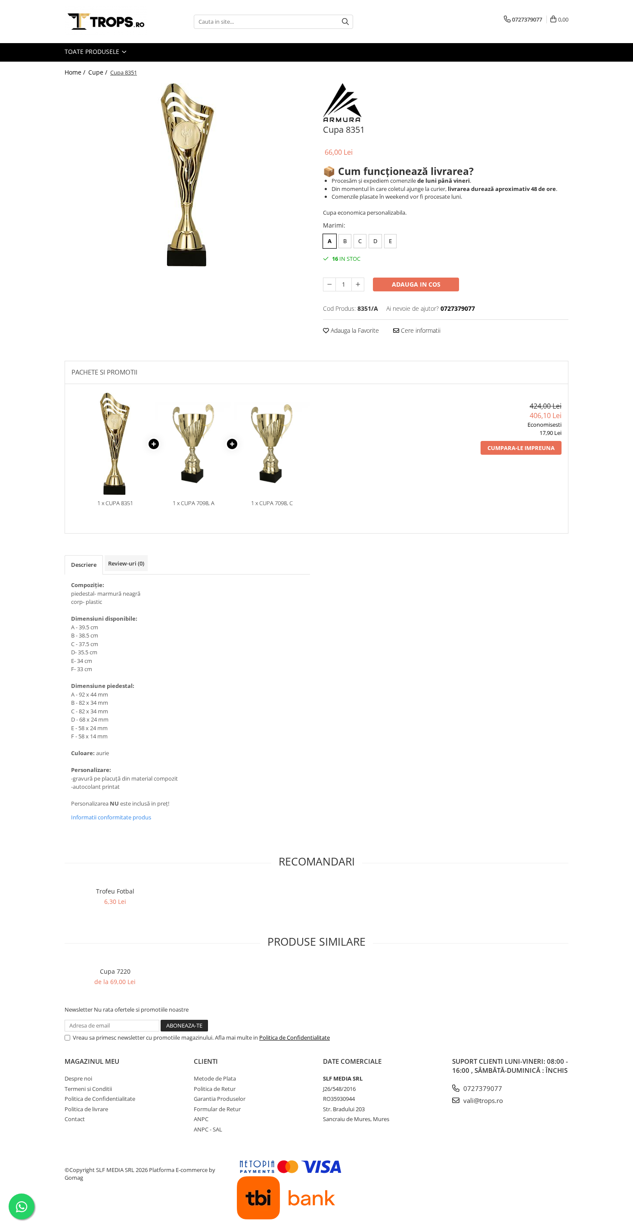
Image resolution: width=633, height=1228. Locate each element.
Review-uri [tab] (126, 563)
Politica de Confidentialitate (294, 1037)
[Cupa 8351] (187, 174)
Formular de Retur (217, 1109)
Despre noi (78, 1078)
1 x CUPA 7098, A (193, 503)
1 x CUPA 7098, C (272, 503)
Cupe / (98, 72)
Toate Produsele (93, 51)
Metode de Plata (215, 1078)
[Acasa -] (108, 21)
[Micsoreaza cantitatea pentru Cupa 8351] (329, 284)
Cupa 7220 (115, 971)
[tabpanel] (187, 174)
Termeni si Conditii (88, 1089)
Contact (75, 1119)
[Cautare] (345, 22)
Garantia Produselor (219, 1099)
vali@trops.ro (482, 1100)
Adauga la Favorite (354, 330)
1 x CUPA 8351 (115, 503)
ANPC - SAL (208, 1129)
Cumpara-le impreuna (521, 448)
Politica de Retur (215, 1089)
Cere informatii (420, 330)
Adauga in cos (416, 284)
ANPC (201, 1119)
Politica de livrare (86, 1109)
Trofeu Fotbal (115, 891)
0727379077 (482, 1088)
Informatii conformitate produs (111, 817)
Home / (76, 72)
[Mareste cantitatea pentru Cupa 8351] (357, 284)
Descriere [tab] (83, 565)
